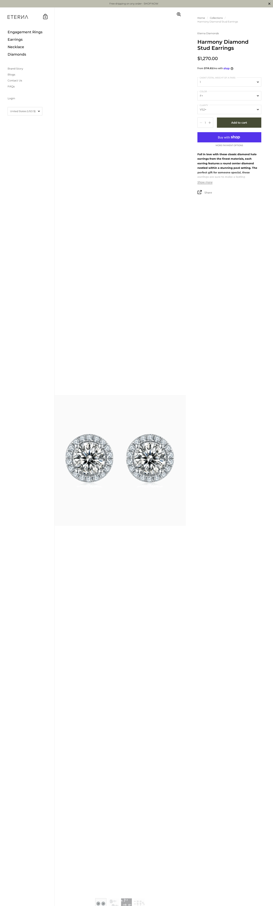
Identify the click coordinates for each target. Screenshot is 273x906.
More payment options (229, 145)
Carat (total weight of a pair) (217, 77)
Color (203, 91)
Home (201, 17)
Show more (204, 182)
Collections (216, 17)
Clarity (204, 105)
